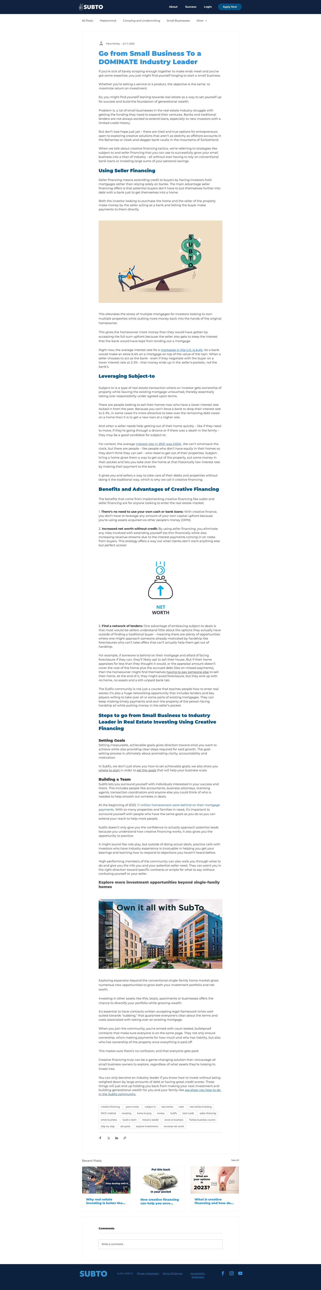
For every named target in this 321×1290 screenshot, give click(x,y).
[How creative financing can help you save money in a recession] (160, 1180)
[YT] (240, 1273)
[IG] (231, 1273)
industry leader (150, 1119)
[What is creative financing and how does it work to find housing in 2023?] (215, 1180)
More (200, 20)
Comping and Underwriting (141, 20)
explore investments (147, 1126)
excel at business (174, 1119)
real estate (167, 1106)
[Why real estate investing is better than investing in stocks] (106, 1180)
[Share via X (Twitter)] (108, 1137)
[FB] (223, 1273)
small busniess (109, 1119)
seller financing (208, 1113)
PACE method (108, 1113)
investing (126, 1113)
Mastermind (108, 20)
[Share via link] (124, 1137)
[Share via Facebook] (100, 1137)
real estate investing (201, 1106)
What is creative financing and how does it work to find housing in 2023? (214, 1201)
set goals (125, 1126)
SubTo (173, 1113)
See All (235, 1160)
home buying (144, 1113)
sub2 (181, 1106)
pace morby (132, 1106)
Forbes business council (202, 1119)
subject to (150, 1106)
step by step (108, 1126)
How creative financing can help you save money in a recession (159, 1201)
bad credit (188, 1113)
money (161, 1113)
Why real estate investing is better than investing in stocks (105, 1201)
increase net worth (174, 1126)
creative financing (110, 1106)
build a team (130, 1119)
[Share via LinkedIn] (116, 1137)
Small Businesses (178, 20)
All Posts (87, 20)
